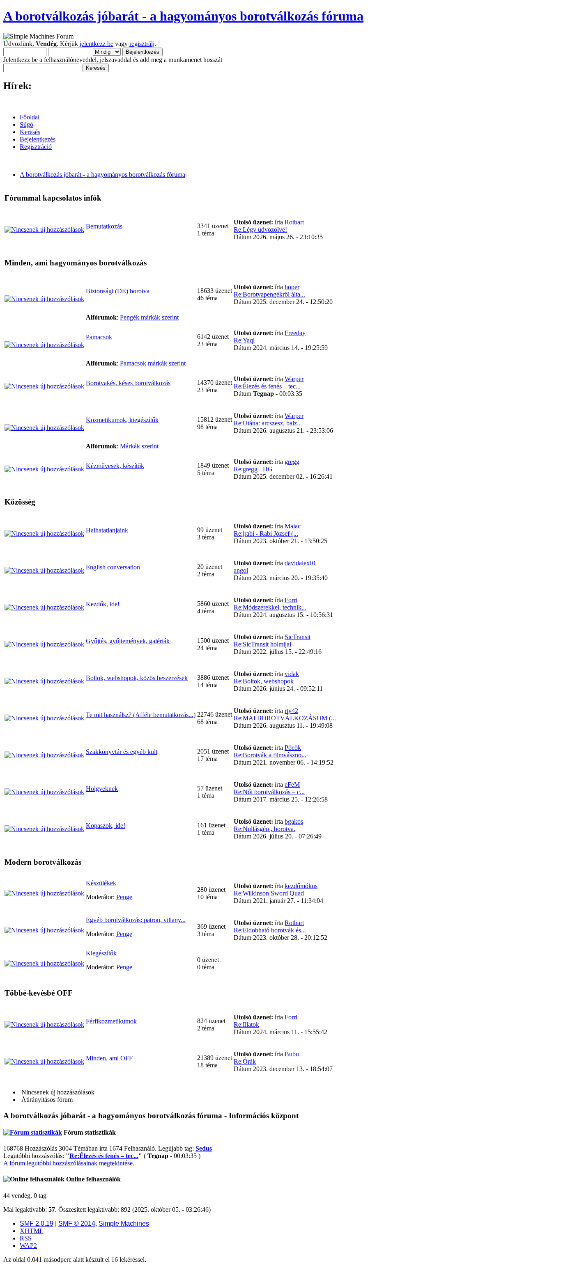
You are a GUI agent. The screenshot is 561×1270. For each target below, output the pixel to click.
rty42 (291, 710)
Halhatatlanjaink (107, 530)
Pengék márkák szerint (149, 317)
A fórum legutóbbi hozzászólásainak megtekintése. (68, 1163)
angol (241, 570)
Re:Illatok (246, 1024)
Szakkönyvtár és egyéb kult (121, 751)
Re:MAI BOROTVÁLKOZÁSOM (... (285, 718)
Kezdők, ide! (103, 604)
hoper (292, 286)
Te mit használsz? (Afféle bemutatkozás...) (140, 714)
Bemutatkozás (104, 226)
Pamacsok (99, 336)
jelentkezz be (96, 43)
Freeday (295, 332)
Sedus (203, 1148)
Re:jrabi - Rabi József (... (266, 533)
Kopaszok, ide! (105, 825)
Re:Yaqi (244, 340)
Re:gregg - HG (253, 469)
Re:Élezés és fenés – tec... (267, 386)
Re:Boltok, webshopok (264, 681)
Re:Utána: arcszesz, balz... (268, 423)
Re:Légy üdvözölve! (260, 229)
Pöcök (293, 747)
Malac (293, 526)
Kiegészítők (101, 953)
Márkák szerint (139, 446)
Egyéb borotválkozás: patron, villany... (136, 919)
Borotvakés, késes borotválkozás (128, 382)
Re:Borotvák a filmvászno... (270, 754)
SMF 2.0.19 (36, 1223)
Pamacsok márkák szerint (153, 363)
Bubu (292, 1054)
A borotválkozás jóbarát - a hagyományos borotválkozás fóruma (183, 16)
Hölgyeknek (102, 788)
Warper (294, 378)
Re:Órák (245, 1061)
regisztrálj (141, 43)
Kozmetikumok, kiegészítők (122, 419)
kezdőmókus (301, 885)
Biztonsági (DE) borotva (117, 291)
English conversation (113, 567)
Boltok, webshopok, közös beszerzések (137, 677)
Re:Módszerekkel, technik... (270, 607)
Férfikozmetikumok (111, 1021)
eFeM (292, 784)
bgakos (294, 821)
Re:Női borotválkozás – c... (269, 791)
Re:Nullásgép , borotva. (264, 828)
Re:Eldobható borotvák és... (270, 930)
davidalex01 (300, 563)
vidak (292, 673)
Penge (124, 896)
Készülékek (101, 882)
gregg (292, 461)
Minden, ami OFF (109, 1058)
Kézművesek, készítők (115, 465)
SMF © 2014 (76, 1223)
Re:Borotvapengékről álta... (269, 294)
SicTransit (297, 636)
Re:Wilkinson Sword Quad (269, 893)
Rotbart (294, 222)
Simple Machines (124, 1223)
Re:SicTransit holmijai (262, 644)
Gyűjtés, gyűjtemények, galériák (128, 640)
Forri (291, 599)
